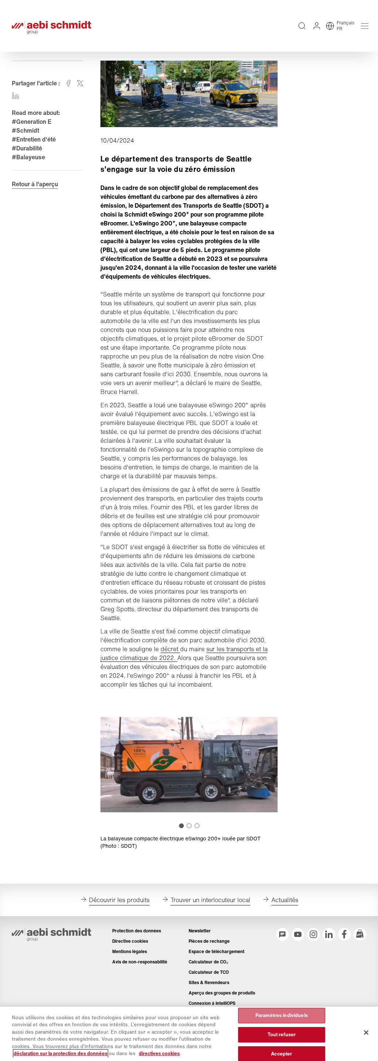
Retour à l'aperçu (35, 184)
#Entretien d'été (34, 139)
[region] (189, 1034)
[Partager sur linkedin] (15, 95)
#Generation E (31, 121)
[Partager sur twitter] (80, 83)
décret (170, 649)
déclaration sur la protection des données (60, 1053)
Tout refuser (282, 1034)
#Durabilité (27, 148)
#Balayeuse (28, 157)
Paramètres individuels (281, 1015)
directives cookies (159, 1053)
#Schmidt (25, 130)
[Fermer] (366, 1032)
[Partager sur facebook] (68, 83)
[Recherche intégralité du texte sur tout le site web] (302, 26)
